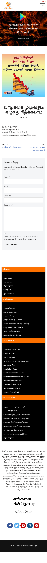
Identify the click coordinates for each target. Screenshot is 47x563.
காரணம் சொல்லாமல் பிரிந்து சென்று (17, 418)
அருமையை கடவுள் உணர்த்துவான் (16, 426)
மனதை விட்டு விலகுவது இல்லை (15, 434)
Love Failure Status (10, 369)
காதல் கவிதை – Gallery (12, 335)
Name (7, 177)
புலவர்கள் (7, 290)
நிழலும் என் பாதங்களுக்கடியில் (14, 407)
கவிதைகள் (7, 278)
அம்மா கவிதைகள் (10, 312)
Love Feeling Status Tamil (12, 381)
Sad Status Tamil (9, 365)
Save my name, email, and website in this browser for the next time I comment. (21, 238)
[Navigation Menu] (42, 5)
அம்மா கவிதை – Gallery (12, 331)
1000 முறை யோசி (10, 411)
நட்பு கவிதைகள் (9, 308)
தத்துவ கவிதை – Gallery (12, 320)
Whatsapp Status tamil (11, 350)
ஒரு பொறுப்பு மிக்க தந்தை (13, 430)
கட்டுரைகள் (7, 282)
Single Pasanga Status (11, 388)
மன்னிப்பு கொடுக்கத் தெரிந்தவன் (15, 422)
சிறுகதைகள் (8, 286)
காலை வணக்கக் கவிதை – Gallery (16, 323)
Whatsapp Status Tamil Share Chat (16, 361)
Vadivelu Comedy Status (12, 384)
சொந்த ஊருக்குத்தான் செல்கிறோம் (16, 414)
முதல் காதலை (8, 438)
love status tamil (9, 353)
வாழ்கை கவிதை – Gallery (13, 327)
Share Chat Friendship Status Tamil (16, 377)
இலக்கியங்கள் (8, 293)
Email (7, 186)
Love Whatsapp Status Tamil (13, 373)
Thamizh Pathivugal (29, 546)
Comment (8, 205)
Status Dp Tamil (9, 357)
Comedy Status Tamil (11, 392)
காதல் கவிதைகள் (10, 316)
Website (7, 196)
